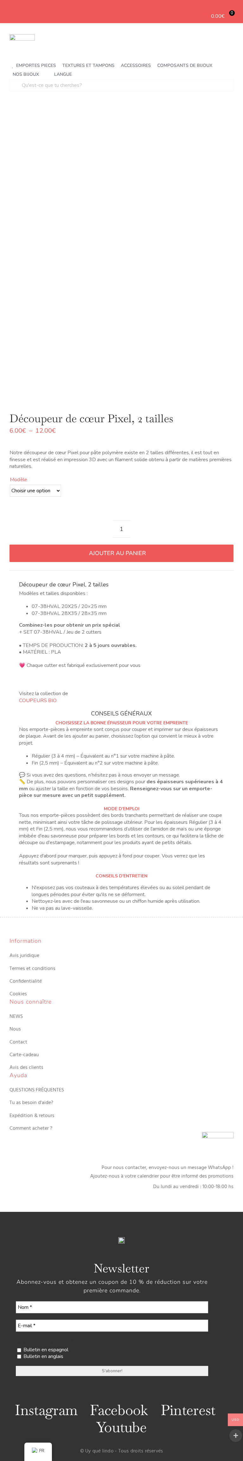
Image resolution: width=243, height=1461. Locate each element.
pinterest (188, 1410)
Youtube (121, 1427)
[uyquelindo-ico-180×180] (22, 36)
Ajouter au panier (117, 553)
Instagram (46, 1410)
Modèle (18, 479)
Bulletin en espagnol (45, 1350)
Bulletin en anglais (42, 1356)
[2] (121, 254)
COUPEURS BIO (38, 700)
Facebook (119, 1410)
